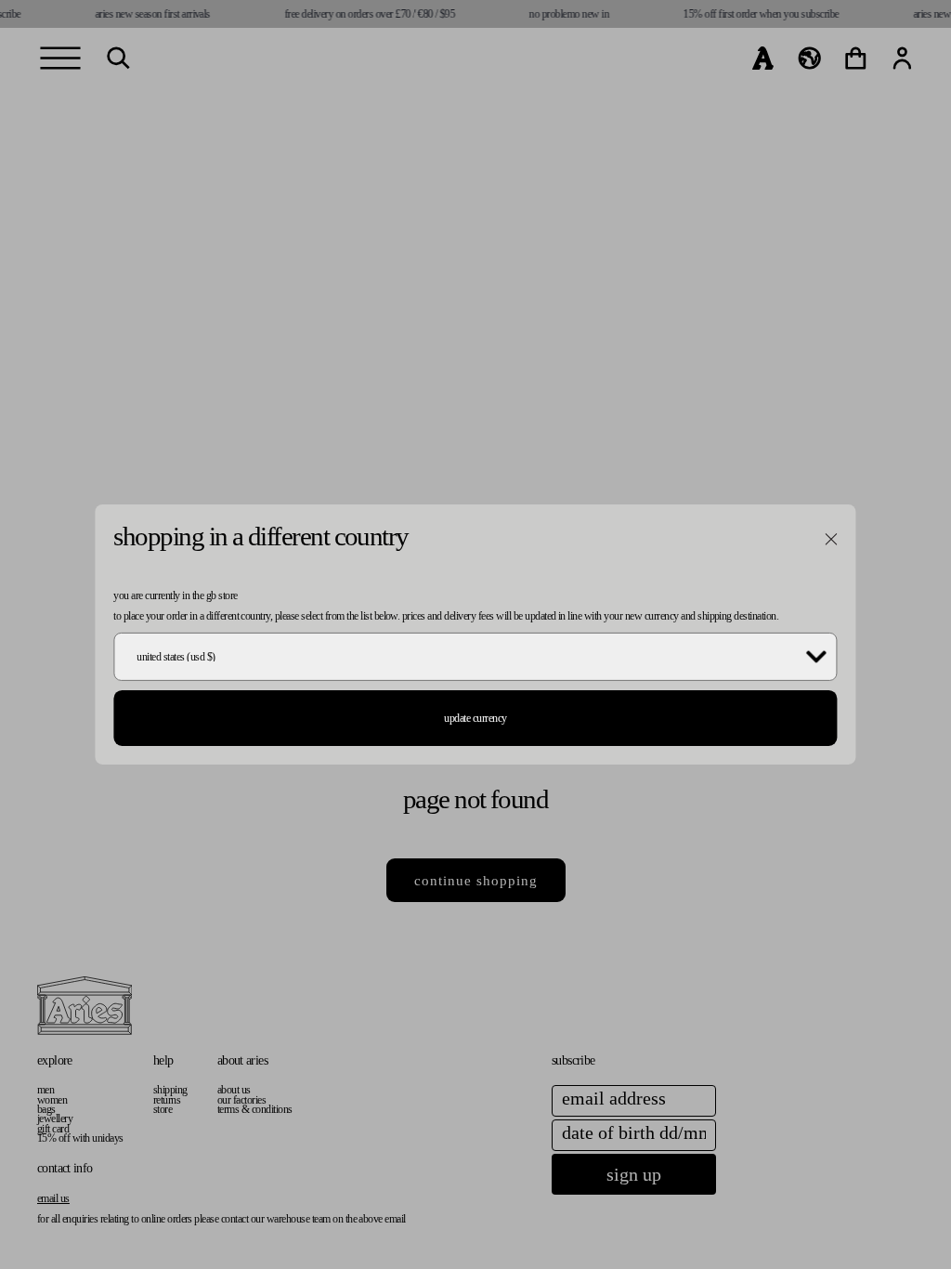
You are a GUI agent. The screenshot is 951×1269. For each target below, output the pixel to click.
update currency (475, 718)
